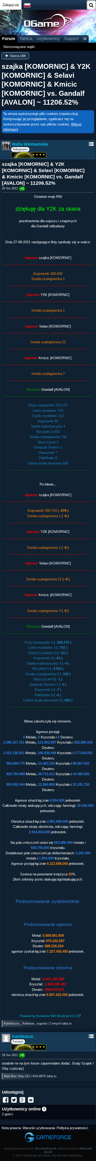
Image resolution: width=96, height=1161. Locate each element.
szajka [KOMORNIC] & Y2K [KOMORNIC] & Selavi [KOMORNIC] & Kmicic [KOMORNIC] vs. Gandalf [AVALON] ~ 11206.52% (46, 84)
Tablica (25, 38)
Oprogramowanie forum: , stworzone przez (48, 1150)
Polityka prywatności (72, 1128)
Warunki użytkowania (39, 1128)
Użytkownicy (48, 38)
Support (71, 38)
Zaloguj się (11, 5)
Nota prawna (11, 1128)
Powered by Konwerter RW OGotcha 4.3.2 (48, 1016)
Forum (8, 38)
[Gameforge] (48, 1133)
